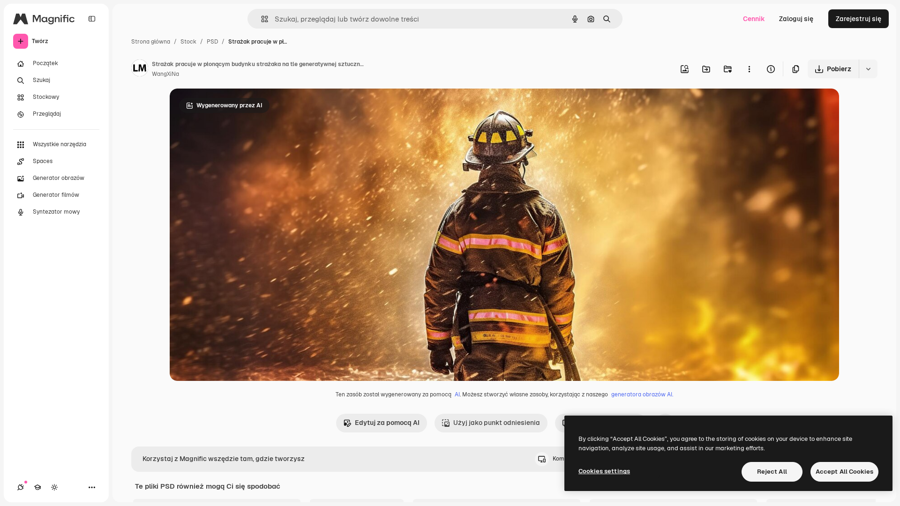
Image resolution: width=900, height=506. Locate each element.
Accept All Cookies (844, 472)
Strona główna (150, 41)
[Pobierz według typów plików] (868, 69)
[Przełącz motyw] (54, 487)
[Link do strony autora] (139, 69)
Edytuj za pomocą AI (387, 422)
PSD (212, 41)
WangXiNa (165, 74)
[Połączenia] (20, 487)
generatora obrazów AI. (642, 394)
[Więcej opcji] (749, 69)
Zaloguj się (796, 19)
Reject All (772, 472)
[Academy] (37, 487)
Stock (188, 41)
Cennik (754, 19)
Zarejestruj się (858, 19)
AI (457, 394)
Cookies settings (604, 471)
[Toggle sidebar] (91, 18)
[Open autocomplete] (261, 18)
